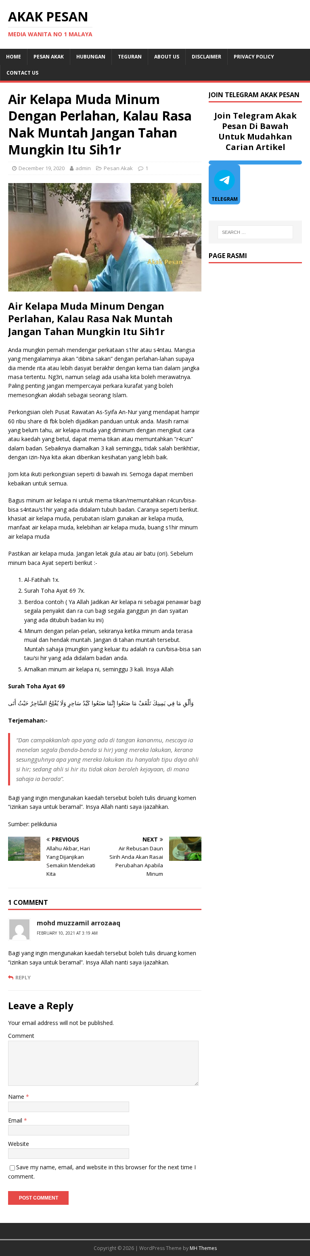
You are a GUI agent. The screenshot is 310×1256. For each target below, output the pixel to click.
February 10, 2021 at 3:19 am (67, 933)
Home (13, 56)
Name (17, 1096)
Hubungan (90, 56)
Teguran (130, 56)
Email (16, 1120)
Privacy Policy (254, 56)
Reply (23, 977)
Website (18, 1144)
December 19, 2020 (42, 168)
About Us (166, 56)
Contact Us (22, 72)
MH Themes (203, 1248)
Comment (21, 1035)
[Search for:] (255, 232)
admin (83, 168)
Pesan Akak (49, 56)
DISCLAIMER (206, 56)
